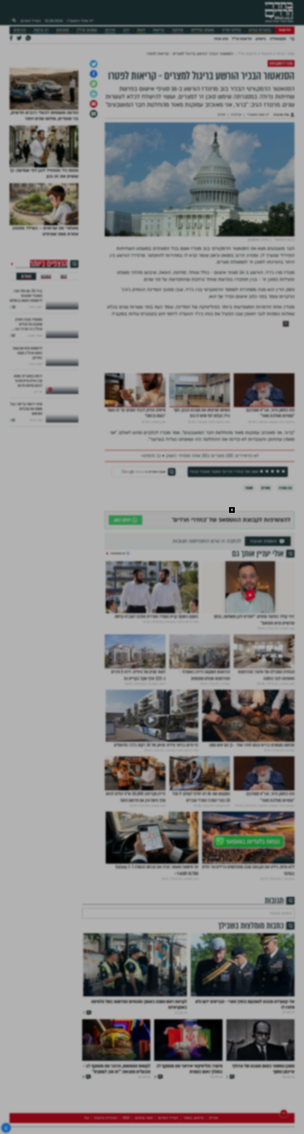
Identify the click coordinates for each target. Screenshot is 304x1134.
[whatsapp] (93, 134)
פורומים (20, 30)
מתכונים (62, 30)
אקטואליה (278, 38)
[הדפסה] (93, 144)
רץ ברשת (41, 30)
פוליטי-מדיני (231, 30)
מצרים (265, 538)
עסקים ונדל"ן (87, 30)
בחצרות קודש (260, 30)
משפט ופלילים (202, 30)
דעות (141, 30)
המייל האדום (30, 21)
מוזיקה (177, 30)
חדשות (284, 30)
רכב (126, 30)
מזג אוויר (221, 38)
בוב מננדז (285, 538)
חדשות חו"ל (242, 38)
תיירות (110, 30)
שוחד (249, 538)
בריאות (158, 30)
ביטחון (261, 38)
